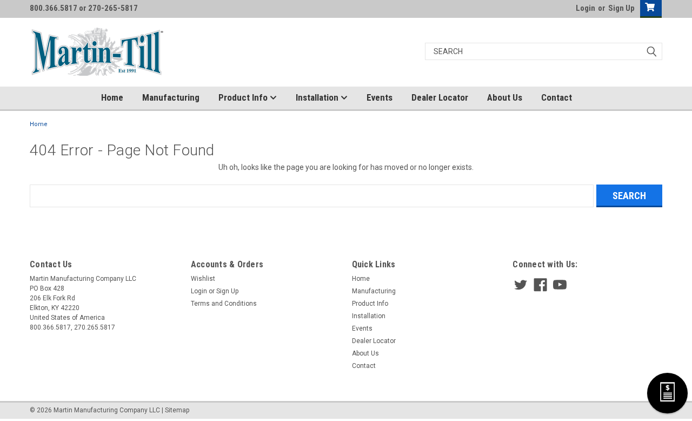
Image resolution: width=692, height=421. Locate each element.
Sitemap (177, 410)
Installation (318, 97)
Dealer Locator (439, 97)
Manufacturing (170, 97)
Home (112, 97)
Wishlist (203, 278)
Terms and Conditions (224, 303)
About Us (504, 97)
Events (379, 97)
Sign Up (621, 8)
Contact (556, 97)
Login (585, 8)
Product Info (244, 97)
